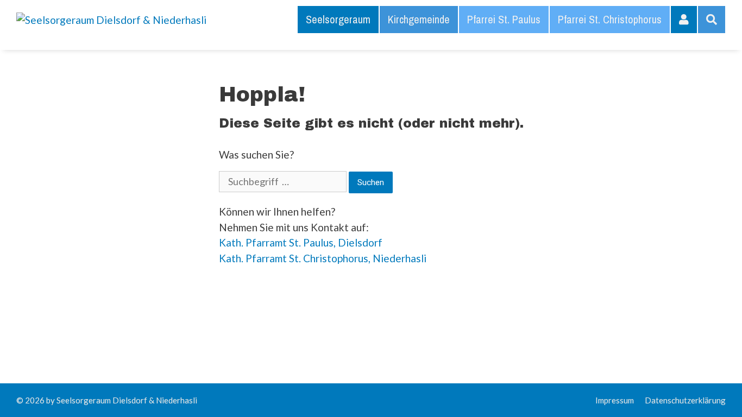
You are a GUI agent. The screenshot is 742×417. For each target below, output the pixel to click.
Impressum (614, 400)
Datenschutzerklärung (685, 400)
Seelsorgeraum (338, 19)
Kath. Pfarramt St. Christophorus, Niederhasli (322, 258)
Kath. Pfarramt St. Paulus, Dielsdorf (300, 242)
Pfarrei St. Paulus (503, 19)
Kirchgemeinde (419, 19)
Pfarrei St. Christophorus (610, 19)
